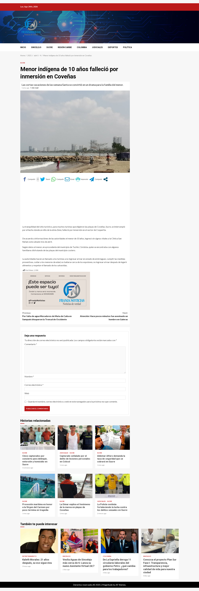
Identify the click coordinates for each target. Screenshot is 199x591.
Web (27, 393)
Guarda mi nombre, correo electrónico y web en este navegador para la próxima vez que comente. (72, 401)
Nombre (29, 376)
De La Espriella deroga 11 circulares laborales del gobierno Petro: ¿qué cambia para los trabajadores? (119, 541)
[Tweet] (45, 179)
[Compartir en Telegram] (95, 179)
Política (127, 47)
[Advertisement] (75, 205)
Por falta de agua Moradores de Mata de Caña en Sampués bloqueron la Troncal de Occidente (47, 316)
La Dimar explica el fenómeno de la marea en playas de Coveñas (75, 486)
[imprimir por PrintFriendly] (82, 179)
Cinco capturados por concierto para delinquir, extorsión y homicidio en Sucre (37, 437)
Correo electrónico (34, 385)
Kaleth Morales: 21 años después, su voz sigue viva (39, 541)
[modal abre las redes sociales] (105, 179)
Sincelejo (36, 47)
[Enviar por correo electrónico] (69, 179)
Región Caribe (65, 47)
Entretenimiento (29, 556)
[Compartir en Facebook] (28, 179)
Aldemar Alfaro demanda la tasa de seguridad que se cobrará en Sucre (112, 437)
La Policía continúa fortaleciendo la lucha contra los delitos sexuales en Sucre (112, 486)
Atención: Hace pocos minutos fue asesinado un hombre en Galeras (104, 316)
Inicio (23, 47)
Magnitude (107, 584)
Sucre (49, 47)
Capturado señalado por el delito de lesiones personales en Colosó (75, 437)
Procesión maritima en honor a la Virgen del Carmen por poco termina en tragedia (37, 486)
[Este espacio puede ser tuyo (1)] (56, 290)
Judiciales (97, 47)
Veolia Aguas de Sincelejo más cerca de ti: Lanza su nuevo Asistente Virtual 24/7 (79, 541)
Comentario (31, 344)
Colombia (82, 47)
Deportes (113, 47)
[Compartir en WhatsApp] (57, 179)
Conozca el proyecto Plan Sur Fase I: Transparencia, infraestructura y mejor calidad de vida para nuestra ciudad (160, 541)
